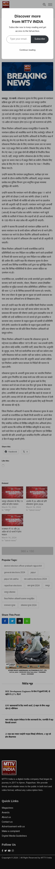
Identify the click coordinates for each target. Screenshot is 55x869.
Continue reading (27, 50)
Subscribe (39, 39)
